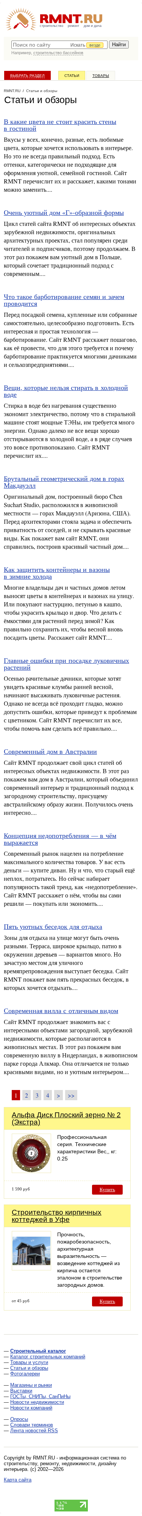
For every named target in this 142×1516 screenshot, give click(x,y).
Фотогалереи (25, 1374)
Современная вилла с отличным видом (61, 1010)
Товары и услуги (29, 1362)
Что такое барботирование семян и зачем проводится (64, 300)
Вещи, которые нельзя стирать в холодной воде (66, 391)
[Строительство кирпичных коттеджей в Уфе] (31, 1268)
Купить (107, 1189)
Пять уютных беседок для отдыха (53, 926)
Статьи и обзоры (29, 1368)
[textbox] (59, 45)
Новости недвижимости (37, 1402)
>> (71, 1095)
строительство (51, 26)
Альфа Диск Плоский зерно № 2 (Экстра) (66, 1118)
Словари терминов (31, 1425)
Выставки (21, 1391)
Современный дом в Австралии (50, 751)
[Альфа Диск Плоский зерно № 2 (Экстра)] (31, 1171)
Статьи (71, 76)
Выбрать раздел (27, 76)
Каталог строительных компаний (47, 1356)
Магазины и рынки (31, 1385)
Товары (100, 76)
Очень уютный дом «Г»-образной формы (64, 212)
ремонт (73, 26)
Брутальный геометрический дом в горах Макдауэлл (64, 482)
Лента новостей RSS (34, 1430)
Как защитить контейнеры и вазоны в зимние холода (57, 573)
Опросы (19, 1419)
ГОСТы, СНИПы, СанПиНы (40, 1396)
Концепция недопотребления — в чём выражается (60, 839)
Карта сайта (17, 1480)
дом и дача (92, 26)
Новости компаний (31, 1408)
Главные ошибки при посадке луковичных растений (66, 664)
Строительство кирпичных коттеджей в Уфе (56, 1215)
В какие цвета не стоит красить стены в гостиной (60, 125)
